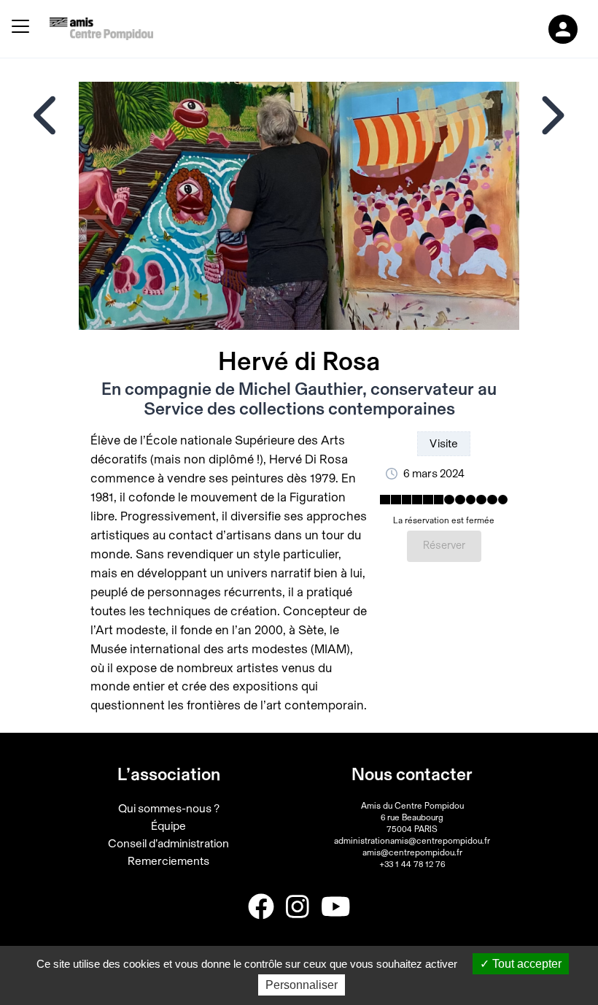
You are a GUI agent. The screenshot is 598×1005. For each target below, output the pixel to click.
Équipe (168, 826)
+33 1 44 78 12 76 (412, 864)
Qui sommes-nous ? (169, 809)
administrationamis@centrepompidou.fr (412, 840)
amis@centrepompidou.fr (412, 852)
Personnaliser (301, 985)
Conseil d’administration (168, 844)
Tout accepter (525, 964)
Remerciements (168, 861)
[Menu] (20, 29)
